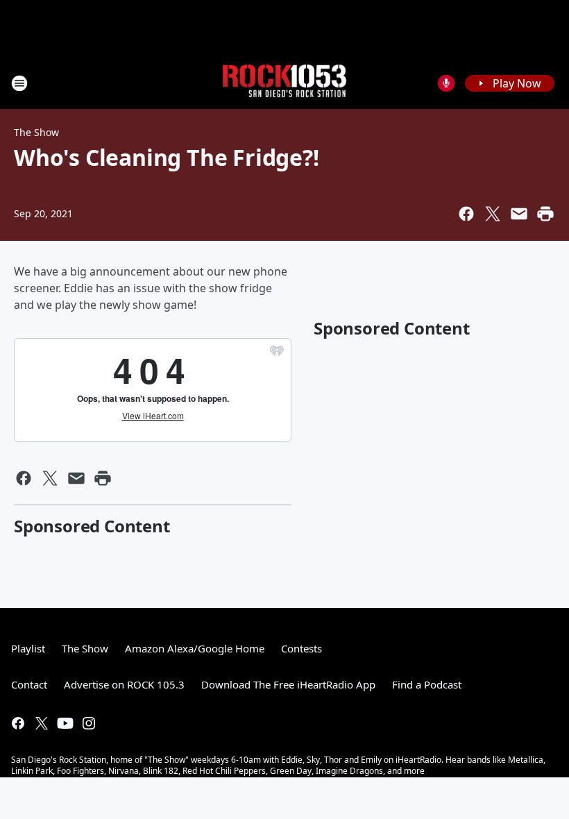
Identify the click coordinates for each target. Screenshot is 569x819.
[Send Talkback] (446, 83)
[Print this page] (545, 213)
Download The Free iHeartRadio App (288, 684)
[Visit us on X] (41, 723)
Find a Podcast (426, 684)
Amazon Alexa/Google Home (194, 648)
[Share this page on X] (492, 213)
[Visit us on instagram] (88, 723)
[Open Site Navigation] (19, 83)
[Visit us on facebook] (18, 723)
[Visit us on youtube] (65, 723)
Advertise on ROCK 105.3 (124, 684)
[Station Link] (284, 83)
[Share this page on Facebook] (466, 213)
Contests (301, 648)
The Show (36, 132)
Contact (29, 684)
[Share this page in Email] (519, 213)
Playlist (28, 648)
